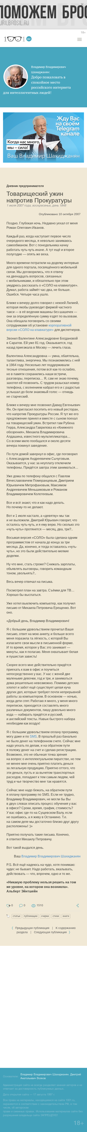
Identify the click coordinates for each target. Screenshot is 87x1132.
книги (66, 916)
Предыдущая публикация (32, 928)
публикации (30, 916)
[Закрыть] (82, 4)
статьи (16, 916)
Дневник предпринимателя (25, 186)
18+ (83, 32)
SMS (33, 736)
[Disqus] (43, 1006)
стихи (56, 916)
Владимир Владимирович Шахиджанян (51, 856)
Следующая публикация (51, 932)
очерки (45, 916)
